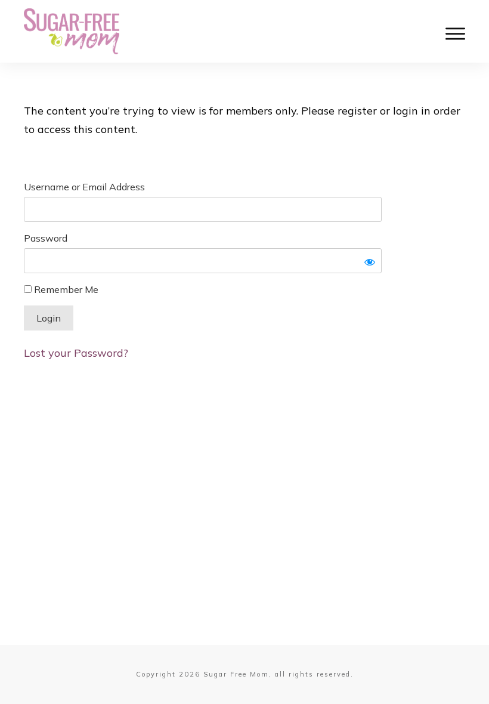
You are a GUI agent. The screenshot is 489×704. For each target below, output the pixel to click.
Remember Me (65, 289)
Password (45, 238)
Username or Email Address (84, 187)
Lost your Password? (76, 353)
